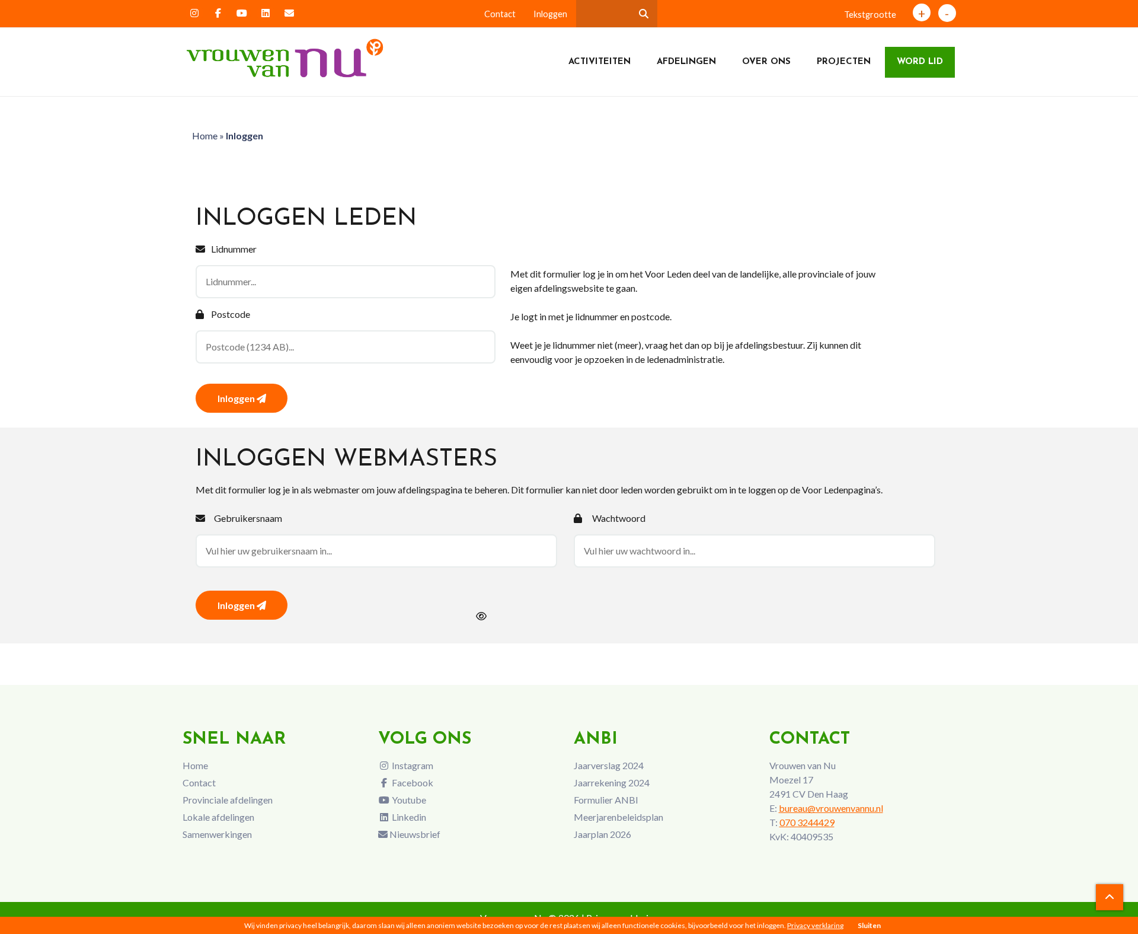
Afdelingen (686, 62)
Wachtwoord (618, 518)
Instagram (411, 765)
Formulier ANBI (606, 799)
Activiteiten (599, 62)
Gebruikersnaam (248, 518)
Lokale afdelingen (218, 817)
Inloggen (550, 14)
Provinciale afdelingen (228, 799)
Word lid (920, 62)
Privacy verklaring (815, 925)
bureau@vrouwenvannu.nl (831, 808)
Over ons (766, 62)
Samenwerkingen (217, 834)
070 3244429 (807, 822)
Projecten (844, 62)
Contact (500, 14)
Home (205, 135)
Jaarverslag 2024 (609, 765)
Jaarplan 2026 (602, 834)
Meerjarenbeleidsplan (618, 817)
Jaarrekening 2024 (612, 782)
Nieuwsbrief (414, 834)
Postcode (230, 314)
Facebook (411, 782)
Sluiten (869, 925)
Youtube (408, 799)
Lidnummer (234, 248)
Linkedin (408, 817)
